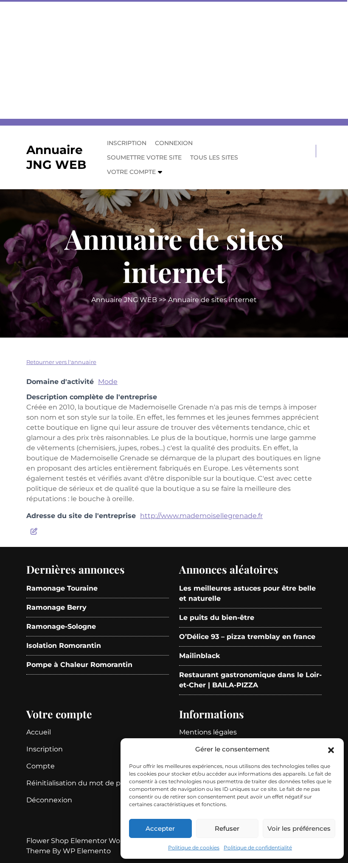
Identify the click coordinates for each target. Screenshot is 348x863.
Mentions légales (208, 732)
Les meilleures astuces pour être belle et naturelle (247, 593)
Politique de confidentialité (258, 847)
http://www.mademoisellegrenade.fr (201, 516)
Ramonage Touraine (62, 588)
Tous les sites (214, 157)
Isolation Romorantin (63, 646)
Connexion (174, 143)
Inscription (126, 143)
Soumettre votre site (144, 157)
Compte (40, 766)
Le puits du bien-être (216, 618)
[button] (331, 749)
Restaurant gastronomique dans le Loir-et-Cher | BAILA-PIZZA (250, 680)
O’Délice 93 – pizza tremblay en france (247, 637)
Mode (108, 382)
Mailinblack (199, 656)
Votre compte (131, 172)
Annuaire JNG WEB (56, 157)
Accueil (38, 732)
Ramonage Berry (56, 607)
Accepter (160, 828)
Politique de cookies (193, 847)
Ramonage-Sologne (61, 626)
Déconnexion (49, 800)
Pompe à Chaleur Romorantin (79, 665)
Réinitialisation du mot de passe (80, 783)
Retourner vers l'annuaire (61, 362)
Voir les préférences (299, 828)
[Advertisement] (174, 59)
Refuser (227, 828)
